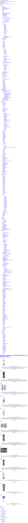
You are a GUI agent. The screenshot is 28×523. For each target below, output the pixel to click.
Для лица (4, 104)
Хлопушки (4, 173)
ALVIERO (4, 133)
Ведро (3, 233)
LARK (4, 134)
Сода (3, 325)
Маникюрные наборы (6, 18)
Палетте (5, 127)
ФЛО (5, 209)
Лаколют (4, 87)
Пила (5, 118)
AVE (3, 187)
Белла (3, 41)
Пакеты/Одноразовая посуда (6, 20)
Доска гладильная (5, 235)
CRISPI (4, 80)
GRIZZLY (4, 291)
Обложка (5, 247)
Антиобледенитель (6, 232)
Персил (4, 212)
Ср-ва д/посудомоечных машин (6, 327)
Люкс (3, 150)
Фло (3, 216)
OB (3, 40)
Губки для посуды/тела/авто (5, 72)
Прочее (4, 168)
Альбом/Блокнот (6, 244)
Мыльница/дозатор (5, 259)
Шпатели (5, 121)
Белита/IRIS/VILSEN (5, 343)
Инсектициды (4, 92)
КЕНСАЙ (4, 297)
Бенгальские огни (5, 171)
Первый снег (4, 186)
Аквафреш (4, 83)
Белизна (4, 304)
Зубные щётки (3, 89)
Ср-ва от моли (6, 95)
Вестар (5, 205)
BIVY (3, 333)
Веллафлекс (4, 111)
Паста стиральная (5, 211)
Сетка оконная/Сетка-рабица (6, 274)
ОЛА (3, 44)
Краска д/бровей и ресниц (7, 126)
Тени (5, 60)
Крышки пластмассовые (6, 8)
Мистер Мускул (5, 315)
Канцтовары (4, 243)
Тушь (5, 61)
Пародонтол (4, 88)
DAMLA (4, 178)
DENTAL (4, 82)
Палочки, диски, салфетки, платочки (7, 62)
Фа (4, 54)
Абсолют (4, 140)
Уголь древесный (5, 282)
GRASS (4, 179)
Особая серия (4, 346)
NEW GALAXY (5, 166)
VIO (4, 146)
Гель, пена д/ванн (4, 22)
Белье (3, 157)
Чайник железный (5, 285)
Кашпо (2, 100)
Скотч (3, 276)
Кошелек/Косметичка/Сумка (6, 16)
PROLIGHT (4, 136)
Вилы (5, 268)
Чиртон (4, 170)
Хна (4, 129)
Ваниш (4, 308)
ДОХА (4, 138)
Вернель (5, 207)
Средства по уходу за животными (7, 229)
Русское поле (4, 348)
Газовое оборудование (7, 263)
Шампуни (3, 332)
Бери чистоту (4, 295)
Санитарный (4, 320)
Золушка (4, 309)
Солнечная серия (5, 109)
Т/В (4, 71)
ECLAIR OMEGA (6, 124)
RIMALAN (4, 137)
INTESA (4, 335)
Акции (2, 518)
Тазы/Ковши (4, 278)
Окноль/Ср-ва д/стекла (5, 316)
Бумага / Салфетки (5, 75)
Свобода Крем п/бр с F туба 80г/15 (14, 503)
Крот (3, 312)
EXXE (5, 26)
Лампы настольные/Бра (7, 288)
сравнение (14, 369)
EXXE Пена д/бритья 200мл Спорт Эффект (14, 417)
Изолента (4, 241)
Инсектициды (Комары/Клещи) (8, 93)
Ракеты (4, 172)
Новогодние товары (5, 76)
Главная (2, 355)
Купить (1, 383)
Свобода (4, 349)
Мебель (4, 257)
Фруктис (4, 350)
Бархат (4, 339)
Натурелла (4, 43)
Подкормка (4, 77)
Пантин (4, 347)
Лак (4, 57)
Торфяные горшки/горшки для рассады (7, 281)
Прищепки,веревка (5, 264)
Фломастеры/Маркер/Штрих (7, 250)
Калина (4, 107)
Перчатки (4, 261)
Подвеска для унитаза (5, 318)
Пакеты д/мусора (5, 260)
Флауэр (4, 169)
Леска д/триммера (6, 270)
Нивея (5, 32)
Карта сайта (3, 514)
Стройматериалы (4, 218)
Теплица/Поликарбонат (6, 279)
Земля (3, 240)
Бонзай (4, 306)
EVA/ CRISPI (5, 201)
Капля (3, 310)
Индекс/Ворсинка (5, 192)
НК (3, 151)
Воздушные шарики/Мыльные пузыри (7, 90)
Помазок (5, 68)
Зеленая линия (4, 340)
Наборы (5, 58)
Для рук (4, 105)
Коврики (4, 252)
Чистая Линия (4, 351)
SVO (3, 182)
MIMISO (4, 46)
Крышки (3, 6)
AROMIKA (4, 290)
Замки (3, 239)
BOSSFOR (4, 177)
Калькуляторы (4, 242)
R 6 (3, 12)
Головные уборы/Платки (6, 158)
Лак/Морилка (4, 221)
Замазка (4, 237)
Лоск (3, 193)
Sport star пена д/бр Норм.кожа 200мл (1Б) (14, 442)
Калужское (4, 149)
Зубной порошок (5, 86)
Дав (4, 31)
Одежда (4, 162)
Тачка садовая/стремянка (7, 120)
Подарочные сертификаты (5, 517)
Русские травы (6, 37)
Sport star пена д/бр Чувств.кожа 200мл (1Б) (14, 467)
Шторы (4, 227)
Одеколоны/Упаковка (6, 79)
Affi (3, 176)
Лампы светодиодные (6, 255)
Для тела (4, 106)
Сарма (3, 213)
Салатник (4, 273)
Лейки (4, 256)
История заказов (3, 521)
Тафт (3, 131)
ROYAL (4, 139)
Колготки (4, 159)
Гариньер (4, 102)
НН (3, 152)
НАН (3, 185)
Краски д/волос (5, 123)
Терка (3, 280)
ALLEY (5, 197)
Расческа (4, 266)
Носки (4, 160)
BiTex (3, 342)
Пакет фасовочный (6, 21)
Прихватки (4, 226)
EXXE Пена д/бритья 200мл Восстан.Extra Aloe (14, 404)
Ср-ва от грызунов (6, 94)
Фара (5, 128)
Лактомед (5, 28)
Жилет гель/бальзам (6, 65)
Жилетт (5, 51)
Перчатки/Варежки (5, 163)
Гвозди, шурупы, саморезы (6, 234)
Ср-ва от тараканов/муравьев (7, 97)
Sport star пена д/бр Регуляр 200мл (14, 455)
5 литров (5, 145)
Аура (5, 30)
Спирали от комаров (5, 99)
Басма (5, 125)
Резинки (5, 248)
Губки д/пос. (4, 73)
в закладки (14, 381)
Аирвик (4, 167)
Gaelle (5, 202)
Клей (5, 245)
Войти (1, 0)
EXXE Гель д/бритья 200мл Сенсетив (14, 366)
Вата (3, 223)
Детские (4, 191)
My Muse (5, 27)
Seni (3, 47)
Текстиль (3, 222)
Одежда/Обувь (3, 156)
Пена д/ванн (4, 35)
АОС (3, 302)
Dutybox (5, 200)
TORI (3, 183)
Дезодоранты (4, 49)
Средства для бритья (19, 355)
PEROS (4, 180)
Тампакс (4, 45)
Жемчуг (4, 85)
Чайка (3, 217)
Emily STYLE (4, 39)
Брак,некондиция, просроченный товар (7, 289)
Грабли (5, 269)
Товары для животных (4, 228)
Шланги (4, 286)
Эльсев (4, 353)
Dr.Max (4, 300)
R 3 (3, 11)
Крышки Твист (5, 7)
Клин (3, 311)
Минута (4, 314)
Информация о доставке (4, 510)
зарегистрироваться (5, 0)
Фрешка (4, 298)
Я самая (5, 29)
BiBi (3, 38)
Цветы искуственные (4, 9)
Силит (4, 324)
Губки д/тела (4, 74)
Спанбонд (4, 277)
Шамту (4, 352)
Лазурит (4, 313)
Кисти (5, 115)
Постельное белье (5, 225)
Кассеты (5, 66)
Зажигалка (4, 236)
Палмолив (5, 33)
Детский (4, 103)
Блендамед (4, 84)
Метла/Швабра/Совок (5, 258)
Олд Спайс (5, 52)
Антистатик (4, 303)
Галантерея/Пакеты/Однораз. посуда (6, 13)
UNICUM (4, 301)
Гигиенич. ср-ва (9, 355)
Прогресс (4, 319)
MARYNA (4, 135)
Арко (5, 64)
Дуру (3, 143)
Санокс (4, 321)
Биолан (4, 190)
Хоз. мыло (4, 155)
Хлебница (4, 284)
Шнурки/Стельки (5, 164)
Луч (3, 194)
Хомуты (5, 113)
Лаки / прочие (4, 130)
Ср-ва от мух (5, 96)
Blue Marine (5, 25)
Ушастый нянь (4, 329)
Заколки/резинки (5, 15)
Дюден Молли (4, 296)
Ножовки (5, 117)
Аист (3, 189)
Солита (4, 326)
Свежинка (4, 323)
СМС (2, 174)
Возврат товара (3, 513)
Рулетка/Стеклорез (6, 119)
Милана (4, 42)
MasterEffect (4, 292)
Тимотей (5, 53)
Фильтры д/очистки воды (6, 283)
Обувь (3, 161)
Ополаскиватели (5, 196)
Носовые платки (5, 224)
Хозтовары (3, 230)
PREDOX (4, 181)
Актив (4, 184)
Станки (5, 69)
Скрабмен (4, 214)
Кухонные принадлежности (6, 253)
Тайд (3, 215)
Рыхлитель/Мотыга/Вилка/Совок (8, 271)
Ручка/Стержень (6, 249)
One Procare (4, 337)
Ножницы (5, 116)
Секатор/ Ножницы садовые (7, 272)
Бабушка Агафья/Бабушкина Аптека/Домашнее (9, 147)
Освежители (3, 165)
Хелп (5, 148)
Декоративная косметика (6, 56)
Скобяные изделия (5, 275)
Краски (5, 246)
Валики (5, 114)
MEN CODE (4, 336)
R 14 (3, 10)
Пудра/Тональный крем (7, 59)
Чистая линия (6, 108)
